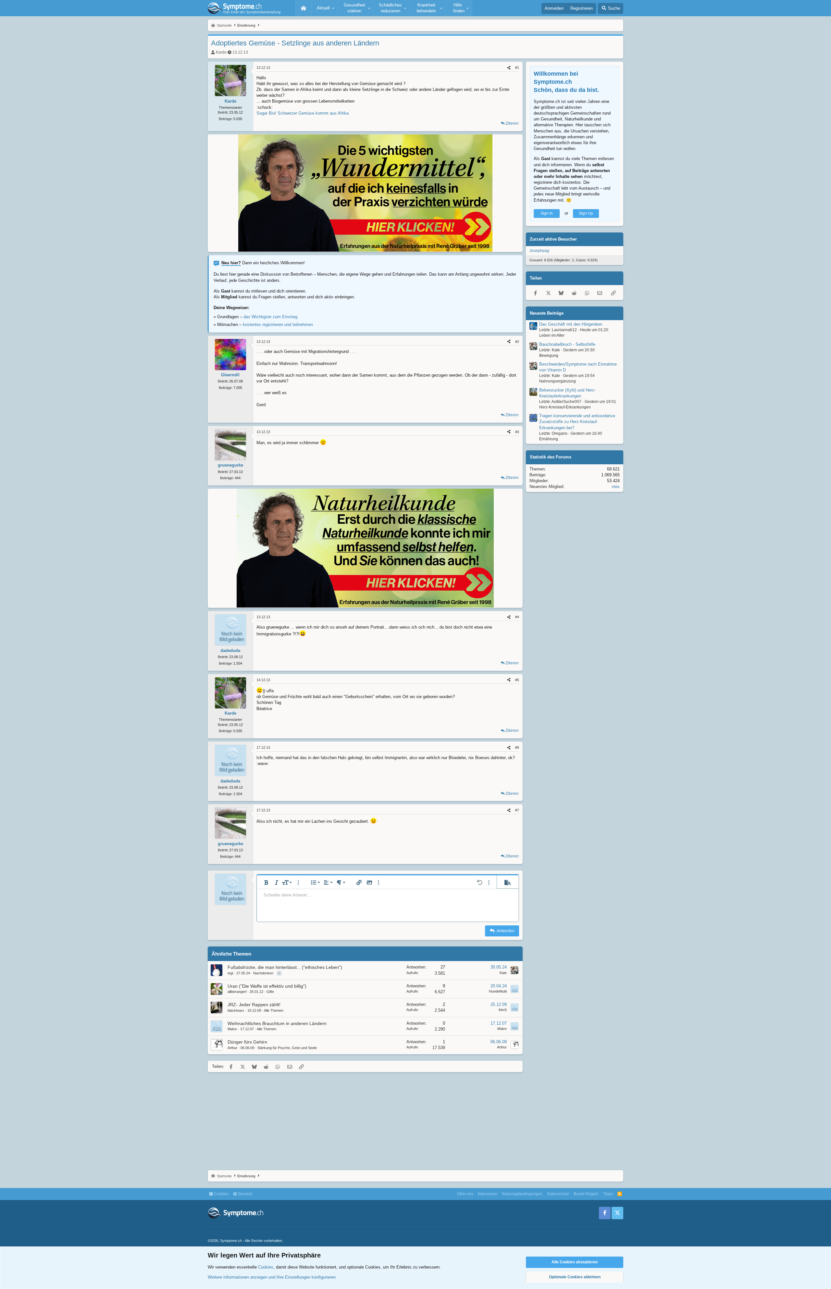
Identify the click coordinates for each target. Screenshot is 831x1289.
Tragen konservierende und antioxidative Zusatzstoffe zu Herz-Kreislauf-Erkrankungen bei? (577, 421)
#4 (517, 617)
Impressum (487, 1194)
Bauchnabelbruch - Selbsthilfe (567, 344)
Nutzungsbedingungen (522, 1194)
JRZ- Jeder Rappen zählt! (254, 1004)
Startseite (303, 8)
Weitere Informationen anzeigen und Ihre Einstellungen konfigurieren (272, 1277)
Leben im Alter (551, 335)
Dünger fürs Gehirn (247, 1042)
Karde (221, 52)
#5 (517, 680)
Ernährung (548, 439)
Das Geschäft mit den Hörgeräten (570, 324)
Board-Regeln (586, 1194)
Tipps (608, 1194)
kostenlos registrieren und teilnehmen (278, 324)
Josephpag (539, 250)
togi (230, 973)
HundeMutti (498, 991)
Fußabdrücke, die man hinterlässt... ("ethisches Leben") (285, 967)
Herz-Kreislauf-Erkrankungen (565, 407)
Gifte (270, 992)
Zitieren (512, 123)
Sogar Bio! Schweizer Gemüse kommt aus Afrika (302, 113)
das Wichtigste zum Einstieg (270, 316)
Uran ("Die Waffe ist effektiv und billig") (267, 986)
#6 (517, 747)
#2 (517, 342)
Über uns (465, 1194)
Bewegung (548, 355)
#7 (517, 810)
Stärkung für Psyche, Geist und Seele (287, 1048)
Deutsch (245, 1194)
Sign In (546, 213)
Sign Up (586, 213)
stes (616, 486)
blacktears (236, 1010)
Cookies (221, 1194)
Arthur (232, 1048)
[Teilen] (509, 67)
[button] (325, 8)
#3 (517, 432)
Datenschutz (558, 1194)
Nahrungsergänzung (557, 381)
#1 (517, 67)
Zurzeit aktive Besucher (553, 239)
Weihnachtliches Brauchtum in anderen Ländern (277, 1023)
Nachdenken (263, 973)
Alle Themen (273, 1010)
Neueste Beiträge (547, 313)
